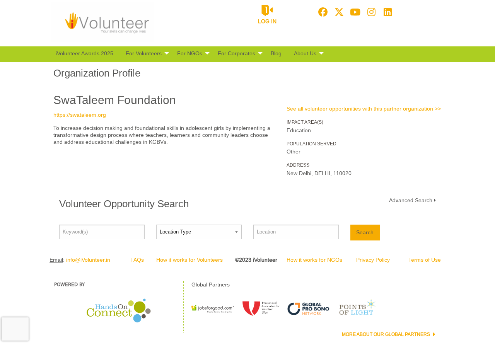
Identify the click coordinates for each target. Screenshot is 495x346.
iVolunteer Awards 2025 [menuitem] (84, 53)
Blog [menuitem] (276, 53)
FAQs (137, 260)
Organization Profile (96, 73)
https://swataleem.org (79, 115)
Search (365, 232)
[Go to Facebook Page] (322, 12)
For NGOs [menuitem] (189, 53)
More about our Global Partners (386, 334)
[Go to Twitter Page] (338, 12)
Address (298, 165)
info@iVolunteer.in (88, 260)
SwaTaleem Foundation (114, 100)
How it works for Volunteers (189, 260)
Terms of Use (424, 260)
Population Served (311, 144)
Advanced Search (410, 200)
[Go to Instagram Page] (370, 12)
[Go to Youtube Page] (354, 12)
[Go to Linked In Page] (387, 12)
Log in (267, 21)
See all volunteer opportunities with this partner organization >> (364, 109)
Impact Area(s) (305, 122)
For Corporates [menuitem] (236, 53)
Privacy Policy (373, 260)
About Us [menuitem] (305, 53)
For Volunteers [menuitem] (144, 53)
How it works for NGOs (314, 260)
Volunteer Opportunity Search (124, 204)
